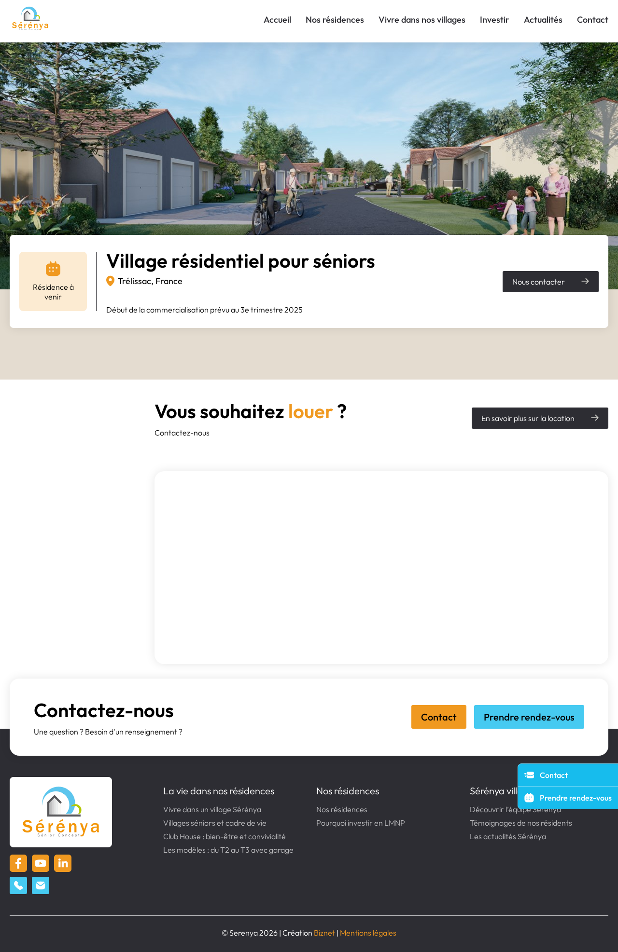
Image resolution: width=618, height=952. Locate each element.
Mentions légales (368, 933)
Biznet (324, 933)
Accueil (277, 19)
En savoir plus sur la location (528, 418)
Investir (494, 19)
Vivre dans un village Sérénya (212, 809)
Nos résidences (335, 19)
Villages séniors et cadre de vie (215, 823)
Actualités (543, 19)
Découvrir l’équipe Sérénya (515, 809)
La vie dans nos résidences (218, 791)
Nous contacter (538, 281)
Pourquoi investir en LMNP (360, 823)
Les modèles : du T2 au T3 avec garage (228, 850)
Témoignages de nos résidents (521, 823)
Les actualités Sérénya (508, 836)
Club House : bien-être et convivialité (224, 836)
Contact (592, 19)
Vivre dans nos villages (422, 19)
